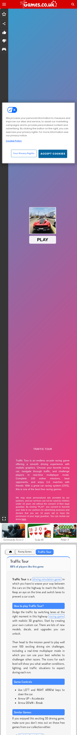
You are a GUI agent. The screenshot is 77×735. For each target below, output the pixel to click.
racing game (56, 616)
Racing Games (25, 551)
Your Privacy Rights (24, 153)
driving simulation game (47, 579)
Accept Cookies (52, 153)
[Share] (4, 23)
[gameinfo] (4, 49)
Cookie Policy (14, 141)
